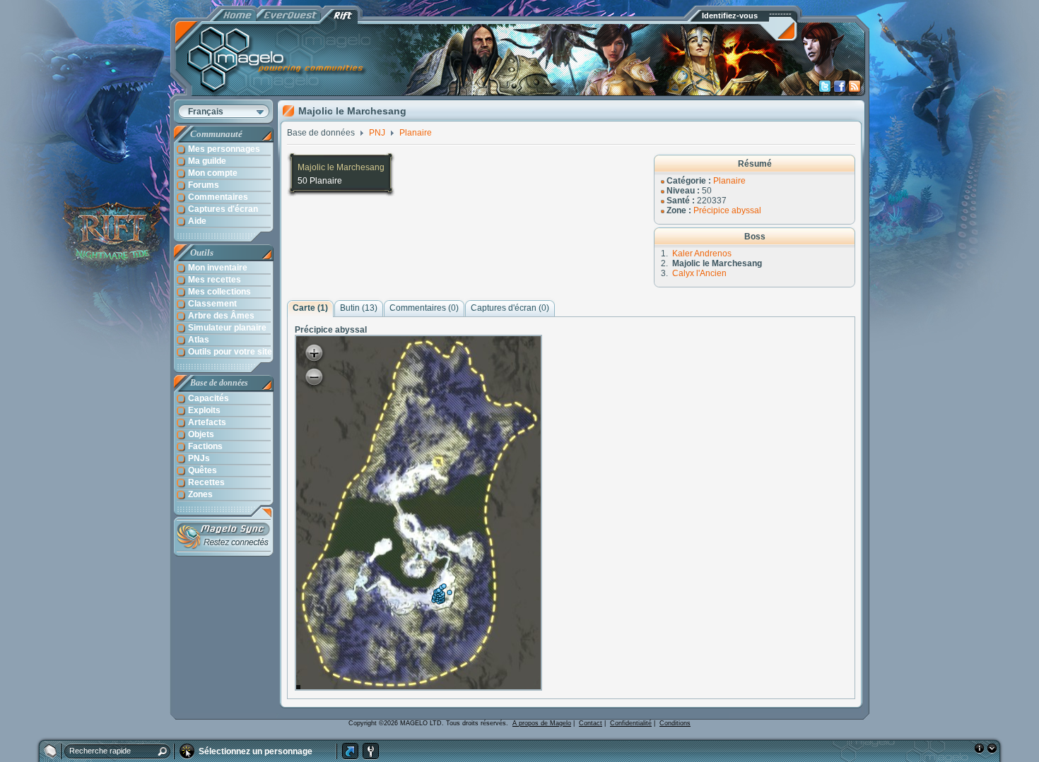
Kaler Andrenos (702, 253)
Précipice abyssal (727, 210)
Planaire (729, 181)
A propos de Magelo (541, 723)
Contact (590, 723)
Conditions (675, 723)
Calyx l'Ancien (699, 273)
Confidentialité (631, 723)
